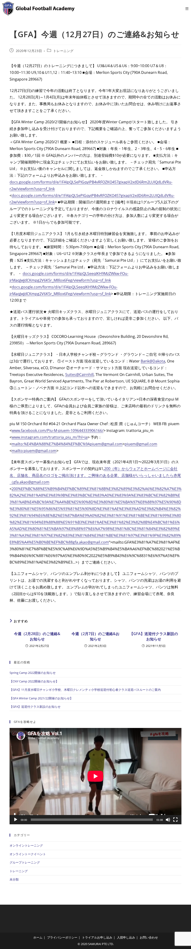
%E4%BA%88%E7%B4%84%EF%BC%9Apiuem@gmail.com (73, 444)
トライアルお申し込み (97, 937)
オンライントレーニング (26, 845)
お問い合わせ (149, 937)
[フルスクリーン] (175, 819)
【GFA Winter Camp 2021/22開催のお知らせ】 (41, 698)
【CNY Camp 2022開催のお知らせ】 (34, 681)
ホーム (37, 937)
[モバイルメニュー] (187, 8)
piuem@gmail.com (141, 444)
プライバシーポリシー (62, 937)
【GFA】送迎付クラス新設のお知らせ (154, 636)
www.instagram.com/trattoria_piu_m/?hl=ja (50, 437)
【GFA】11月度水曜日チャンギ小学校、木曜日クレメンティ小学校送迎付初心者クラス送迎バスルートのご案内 (85, 690)
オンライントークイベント (28, 854)
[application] (95, 776)
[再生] (15, 819)
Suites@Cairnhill (79, 374)
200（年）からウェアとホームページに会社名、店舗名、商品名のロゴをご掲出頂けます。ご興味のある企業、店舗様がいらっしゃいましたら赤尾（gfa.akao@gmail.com (95, 475)
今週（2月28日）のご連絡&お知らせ (37, 636)
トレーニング (63, 51)
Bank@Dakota (153, 361)
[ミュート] (168, 819)
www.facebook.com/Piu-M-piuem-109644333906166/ (57, 430)
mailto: (18, 444)
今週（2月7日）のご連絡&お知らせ (95, 636)
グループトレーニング (25, 862)
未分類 (14, 879)
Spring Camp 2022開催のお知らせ (33, 673)
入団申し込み (126, 937)
